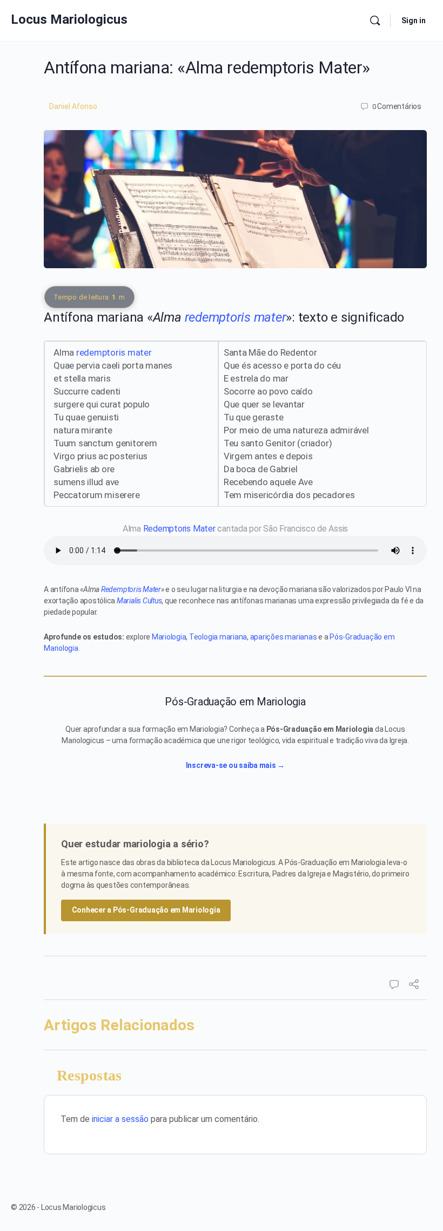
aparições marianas (283, 636)
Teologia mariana (218, 636)
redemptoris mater (235, 317)
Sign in (413, 20)
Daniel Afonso (73, 106)
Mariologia (169, 636)
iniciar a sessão (120, 1119)
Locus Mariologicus (69, 19)
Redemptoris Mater (179, 528)
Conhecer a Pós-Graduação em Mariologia (146, 910)
